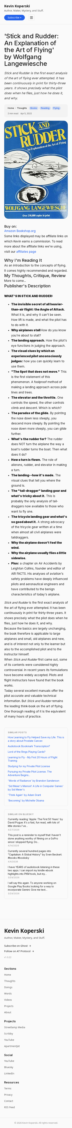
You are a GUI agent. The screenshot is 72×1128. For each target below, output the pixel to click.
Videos (8, 999)
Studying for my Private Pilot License (29, 766)
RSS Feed (9, 1107)
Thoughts (22, 108)
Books (33, 108)
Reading (45, 108)
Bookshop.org (26, 231)
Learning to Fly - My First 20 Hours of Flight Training (32, 759)
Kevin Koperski (17, 6)
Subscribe (14, 17)
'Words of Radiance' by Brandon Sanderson (33, 780)
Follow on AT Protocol (19, 951)
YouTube (9, 1039)
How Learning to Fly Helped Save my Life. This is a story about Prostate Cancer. (36, 739)
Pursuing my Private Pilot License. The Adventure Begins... (30, 773)
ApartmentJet (12, 1046)
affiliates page (26, 251)
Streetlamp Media (14, 1027)
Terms (7, 1088)
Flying (56, 108)
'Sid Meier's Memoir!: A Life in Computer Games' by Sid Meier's (35, 788)
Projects (8, 1006)
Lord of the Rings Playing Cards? (26, 751)
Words (8, 993)
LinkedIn (9, 1073)
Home (11, 108)
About (7, 1012)
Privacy (8, 1094)
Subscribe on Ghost (17, 945)
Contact (8, 1101)
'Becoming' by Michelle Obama (26, 800)
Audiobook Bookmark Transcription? (29, 746)
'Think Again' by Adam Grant (24, 794)
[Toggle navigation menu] (31, 17)
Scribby (8, 1033)
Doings (8, 987)
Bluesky (8, 1067)
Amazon (10, 231)
